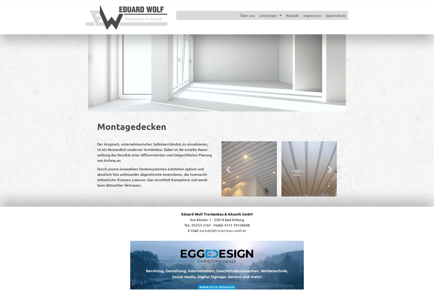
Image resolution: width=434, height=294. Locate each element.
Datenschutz (336, 15)
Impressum (312, 15)
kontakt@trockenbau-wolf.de (223, 230)
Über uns (247, 15)
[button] (228, 169)
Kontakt (292, 15)
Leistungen (268, 15)
